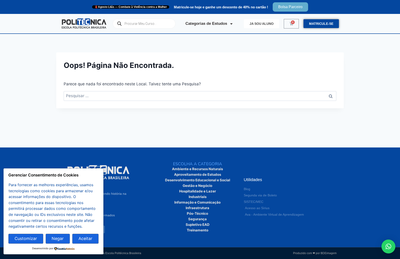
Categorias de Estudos (206, 23)
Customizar (26, 238)
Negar (58, 238)
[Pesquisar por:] (200, 95)
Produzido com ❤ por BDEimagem (315, 253)
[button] (388, 246)
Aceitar (85, 238)
